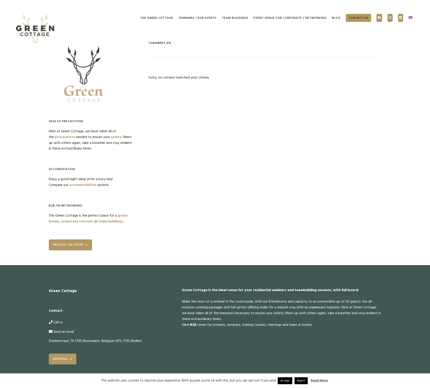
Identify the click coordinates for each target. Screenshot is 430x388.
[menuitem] (410, 18)
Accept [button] (285, 380)
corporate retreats (77, 221)
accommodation (82, 185)
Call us (58, 322)
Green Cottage (35, 29)
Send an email (63, 332)
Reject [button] (301, 380)
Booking (60, 359)
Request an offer (68, 244)
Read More (319, 380)
